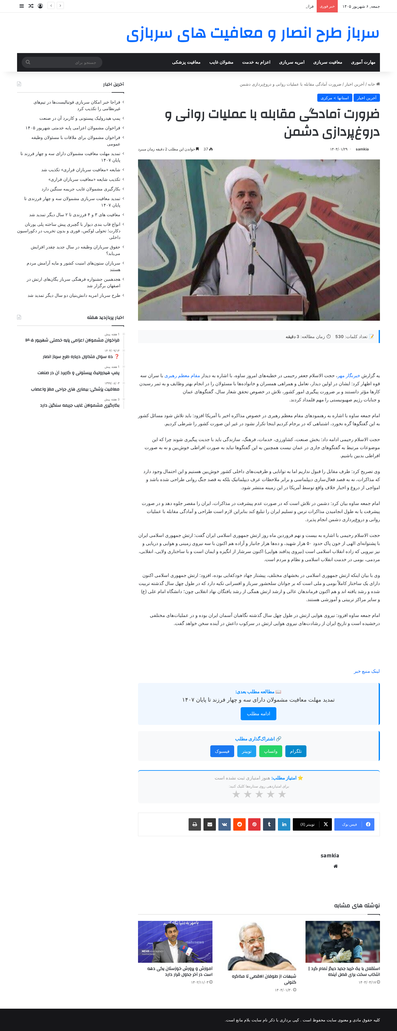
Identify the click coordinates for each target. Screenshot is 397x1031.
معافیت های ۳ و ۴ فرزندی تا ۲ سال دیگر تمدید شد (74, 214)
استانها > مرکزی (335, 97)
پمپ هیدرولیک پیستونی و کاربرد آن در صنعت (79, 118)
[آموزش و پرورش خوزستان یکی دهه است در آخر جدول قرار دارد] (175, 942)
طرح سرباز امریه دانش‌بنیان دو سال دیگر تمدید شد (74, 295)
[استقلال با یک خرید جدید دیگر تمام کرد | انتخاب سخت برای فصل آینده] (343, 942)
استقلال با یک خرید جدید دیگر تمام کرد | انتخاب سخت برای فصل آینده (344, 972)
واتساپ (271, 751)
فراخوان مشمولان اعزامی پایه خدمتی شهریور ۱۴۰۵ (269, 6)
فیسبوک (222, 751)
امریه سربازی (292, 62)
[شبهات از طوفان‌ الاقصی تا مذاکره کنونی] (259, 946)
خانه (372, 84)
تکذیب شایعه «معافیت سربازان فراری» (84, 179)
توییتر (247, 751)
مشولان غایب (221, 62)
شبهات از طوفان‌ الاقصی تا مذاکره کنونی (264, 979)
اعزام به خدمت (256, 62)
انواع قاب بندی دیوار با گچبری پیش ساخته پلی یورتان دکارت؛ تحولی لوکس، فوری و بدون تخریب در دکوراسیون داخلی (68, 231)
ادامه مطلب (258, 713)
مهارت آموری (363, 62)
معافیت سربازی (327, 62)
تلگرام (296, 751)
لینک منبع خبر (367, 671)
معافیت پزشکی (186, 62)
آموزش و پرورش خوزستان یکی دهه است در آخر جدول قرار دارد (179, 972)
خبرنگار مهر (349, 375)
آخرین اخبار (354, 84)
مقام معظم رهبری (182, 375)
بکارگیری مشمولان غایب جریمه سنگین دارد (81, 188)
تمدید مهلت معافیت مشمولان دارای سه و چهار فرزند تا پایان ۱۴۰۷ (258, 699)
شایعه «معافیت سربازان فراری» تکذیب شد (80, 169)
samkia (362, 149)
